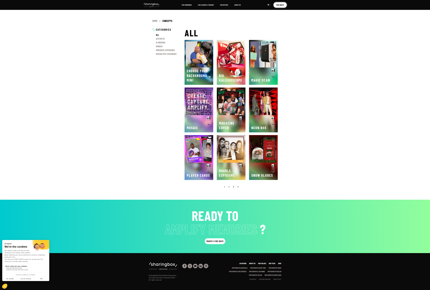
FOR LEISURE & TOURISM (206, 5)
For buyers (224, 5)
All (157, 35)
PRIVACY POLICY (277, 279)
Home (155, 20)
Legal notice (252, 279)
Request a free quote (215, 241)
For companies (187, 5)
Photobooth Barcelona (273, 275)
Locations (242, 263)
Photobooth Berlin (274, 271)
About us (237, 5)
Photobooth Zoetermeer (237, 271)
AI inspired (160, 42)
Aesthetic (160, 38)
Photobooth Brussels (239, 268)
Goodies (159, 46)
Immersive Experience (165, 50)
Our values (262, 263)
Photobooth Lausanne (257, 271)
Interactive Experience (166, 54)
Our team (272, 263)
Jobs (279, 263)
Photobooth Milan (255, 275)
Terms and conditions (265, 279)
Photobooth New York (258, 268)
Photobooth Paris (275, 268)
